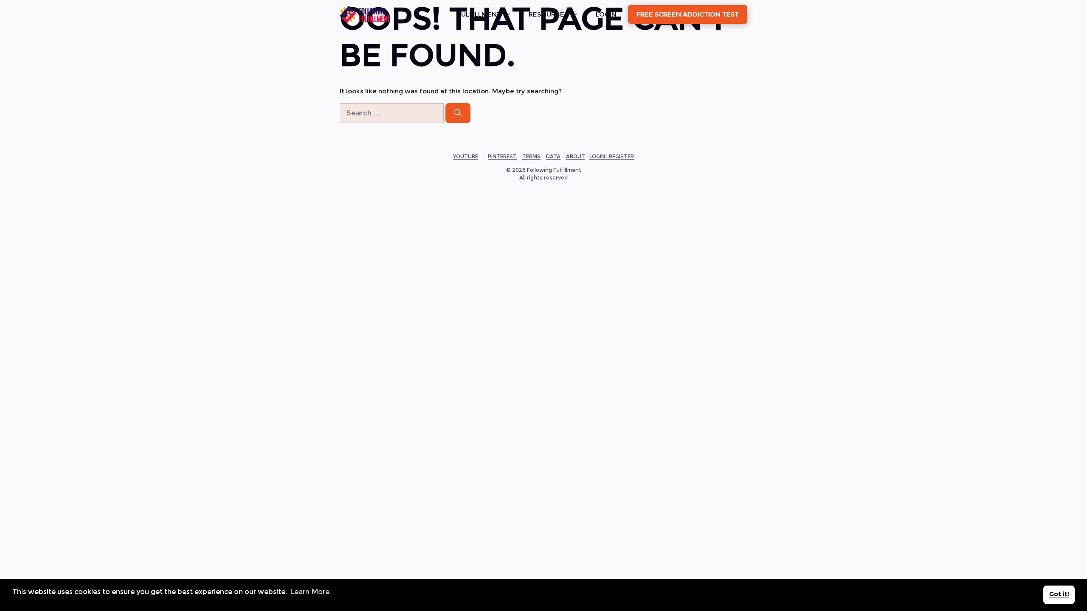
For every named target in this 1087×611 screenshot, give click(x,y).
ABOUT (575, 156)
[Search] (457, 113)
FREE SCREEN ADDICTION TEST (687, 14)
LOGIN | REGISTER (611, 156)
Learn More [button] (309, 592)
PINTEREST (502, 156)
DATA (553, 156)
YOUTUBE (465, 156)
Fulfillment (479, 14)
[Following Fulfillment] (365, 14)
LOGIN (606, 14)
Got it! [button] (1059, 594)
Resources (548, 14)
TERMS (531, 156)
